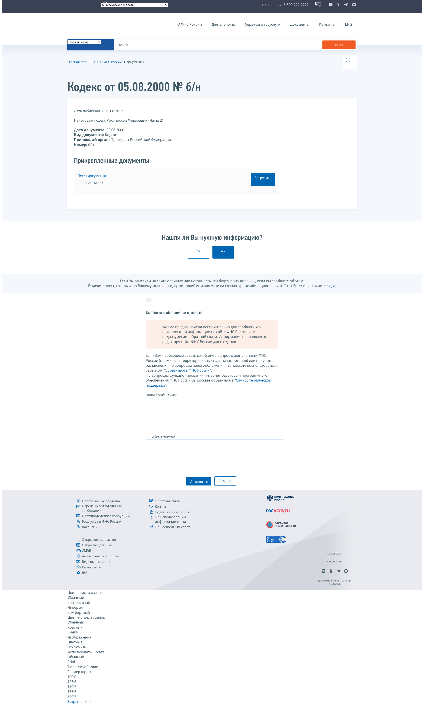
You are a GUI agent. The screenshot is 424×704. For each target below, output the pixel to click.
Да (223, 250)
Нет (199, 250)
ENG (348, 24)
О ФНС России (189, 24)
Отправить (198, 481)
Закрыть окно (79, 701)
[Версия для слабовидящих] (266, 4)
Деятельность (223, 24)
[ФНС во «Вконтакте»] (330, 4)
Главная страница (81, 62)
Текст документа (92, 175)
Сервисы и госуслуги (262, 24)
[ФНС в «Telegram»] (346, 4)
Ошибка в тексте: (160, 437)
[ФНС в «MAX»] (353, 4)
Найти (339, 45)
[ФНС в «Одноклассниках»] (338, 4)
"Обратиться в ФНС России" (187, 370)
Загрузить (262, 177)
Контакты (327, 24)
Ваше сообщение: (161, 395)
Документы (299, 24)
